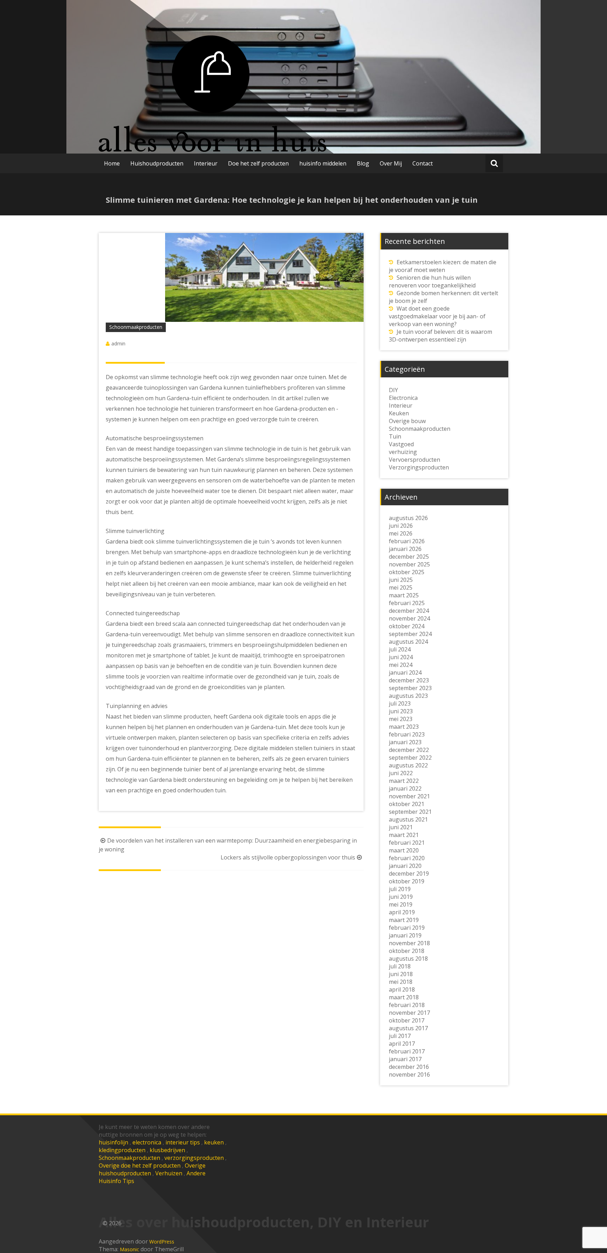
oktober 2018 (406, 951)
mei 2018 (400, 982)
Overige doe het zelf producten (140, 1165)
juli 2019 (400, 889)
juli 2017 (400, 1036)
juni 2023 (401, 711)
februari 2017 (407, 1051)
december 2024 (409, 611)
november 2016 (409, 1074)
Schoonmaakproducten (129, 1158)
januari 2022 (405, 788)
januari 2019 (405, 935)
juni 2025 (401, 580)
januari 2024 (405, 672)
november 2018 (409, 943)
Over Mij (391, 163)
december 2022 (409, 750)
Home (112, 163)
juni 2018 (401, 974)
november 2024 (409, 618)
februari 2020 (407, 858)
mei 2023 (400, 719)
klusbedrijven (167, 1150)
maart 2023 (404, 727)
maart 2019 (404, 920)
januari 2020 (405, 866)
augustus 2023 (408, 696)
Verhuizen (168, 1173)
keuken (214, 1142)
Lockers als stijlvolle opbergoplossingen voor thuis (288, 857)
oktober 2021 (406, 804)
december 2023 (409, 680)
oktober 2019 (406, 881)
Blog (363, 163)
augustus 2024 (408, 641)
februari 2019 (407, 927)
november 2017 (409, 1013)
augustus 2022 (408, 765)
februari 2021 (407, 842)
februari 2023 (407, 734)
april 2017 (402, 1043)
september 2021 (410, 812)
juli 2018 (400, 966)
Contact (422, 163)
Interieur (205, 163)
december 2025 (409, 556)
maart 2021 (404, 835)
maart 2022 (404, 781)
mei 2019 (400, 904)
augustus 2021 (408, 819)
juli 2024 (400, 649)
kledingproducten (122, 1150)
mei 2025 (400, 587)
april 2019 (402, 912)
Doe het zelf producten (258, 163)
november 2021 (409, 796)
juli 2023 (400, 703)
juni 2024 (401, 657)
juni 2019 (401, 897)
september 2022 (410, 757)
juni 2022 (401, 773)
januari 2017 (405, 1059)
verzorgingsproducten (194, 1158)
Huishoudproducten (156, 163)
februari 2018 (407, 1005)
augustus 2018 (408, 958)
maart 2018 (404, 997)
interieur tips (182, 1142)
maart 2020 (404, 850)
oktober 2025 (406, 572)
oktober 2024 (406, 626)
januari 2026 (405, 549)
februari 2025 (407, 603)
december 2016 (409, 1067)
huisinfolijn (113, 1142)
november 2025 (409, 564)
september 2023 (410, 688)
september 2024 (410, 634)
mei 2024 (400, 665)
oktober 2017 (406, 1020)
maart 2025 (404, 595)
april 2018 (402, 989)
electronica (146, 1142)
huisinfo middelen (322, 163)
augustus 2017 (408, 1028)
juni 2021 (401, 827)
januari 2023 (405, 742)
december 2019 (409, 873)
